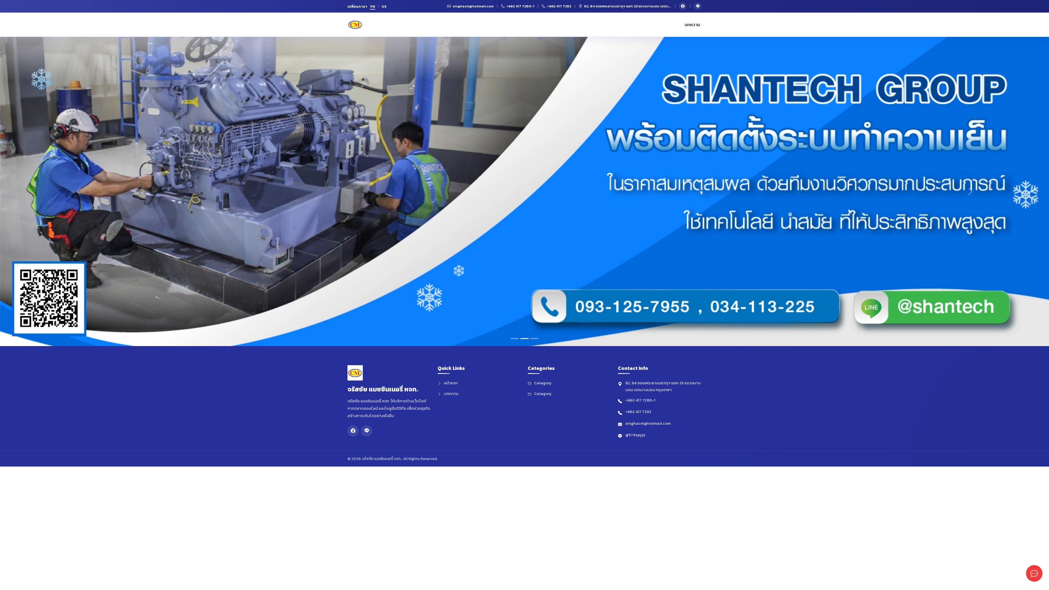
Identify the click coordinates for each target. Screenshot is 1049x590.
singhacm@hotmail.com (648, 423)
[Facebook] (682, 6)
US (384, 6)
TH (372, 6)
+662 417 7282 (638, 411)
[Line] (698, 6)
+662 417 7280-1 (640, 400)
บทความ (692, 24)
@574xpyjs (635, 435)
